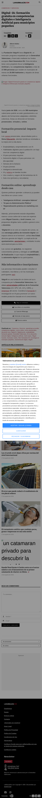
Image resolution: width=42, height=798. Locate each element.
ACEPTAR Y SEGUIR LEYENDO (21, 425)
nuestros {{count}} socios (18, 364)
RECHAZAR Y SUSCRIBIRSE (21, 436)
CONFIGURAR (21, 431)
